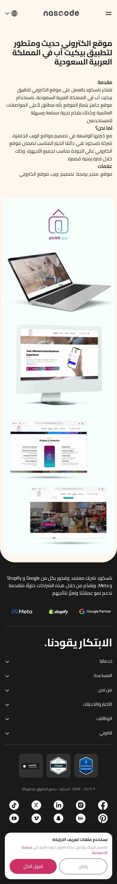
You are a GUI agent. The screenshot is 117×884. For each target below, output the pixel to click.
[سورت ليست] (31, 766)
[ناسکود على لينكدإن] (58, 805)
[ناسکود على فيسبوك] (103, 805)
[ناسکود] (62, 12)
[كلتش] (58, 766)
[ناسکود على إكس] (36, 805)
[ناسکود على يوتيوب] (14, 818)
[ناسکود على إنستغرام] (81, 805)
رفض (83, 866)
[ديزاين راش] (86, 766)
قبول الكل (33, 866)
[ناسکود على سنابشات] (58, 818)
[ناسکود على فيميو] (36, 818)
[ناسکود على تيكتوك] (14, 805)
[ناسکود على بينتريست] (103, 818)
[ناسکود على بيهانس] (81, 818)
